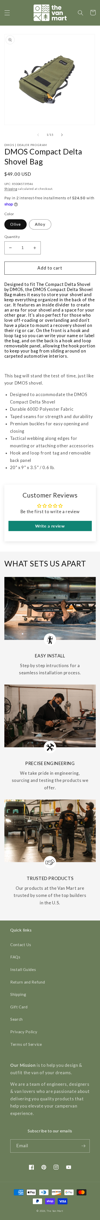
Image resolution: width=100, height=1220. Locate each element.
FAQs (15, 957)
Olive (15, 224)
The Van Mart (55, 1210)
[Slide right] (61, 134)
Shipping (10, 188)
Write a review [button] (50, 525)
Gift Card (19, 1007)
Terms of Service (26, 1044)
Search (16, 1019)
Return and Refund (27, 982)
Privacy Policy (23, 1031)
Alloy (40, 224)
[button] (7, 12)
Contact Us (20, 944)
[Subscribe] (83, 1146)
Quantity (12, 236)
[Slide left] (38, 134)
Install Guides (23, 969)
